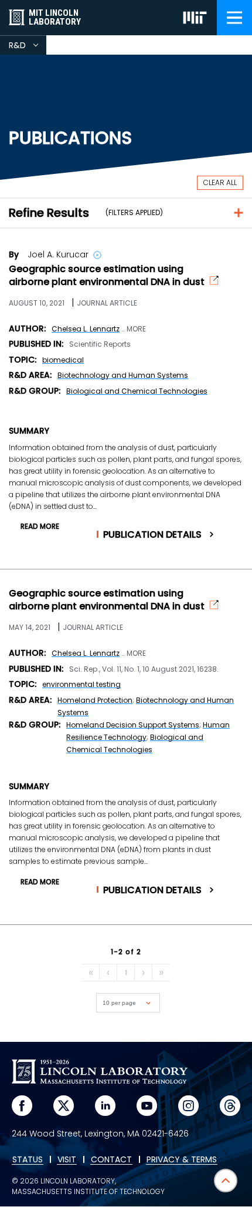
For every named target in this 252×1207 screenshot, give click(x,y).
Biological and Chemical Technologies (136, 391)
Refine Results (49, 212)
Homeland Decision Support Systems (132, 725)
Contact (111, 1160)
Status (27, 1160)
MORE (136, 329)
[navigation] (234, 17)
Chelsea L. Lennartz (86, 329)
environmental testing (81, 684)
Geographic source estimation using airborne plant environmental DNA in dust (107, 276)
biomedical (63, 360)
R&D (27, 47)
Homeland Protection (94, 700)
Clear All (220, 182)
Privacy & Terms (182, 1160)
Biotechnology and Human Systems (122, 375)
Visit (66, 1160)
